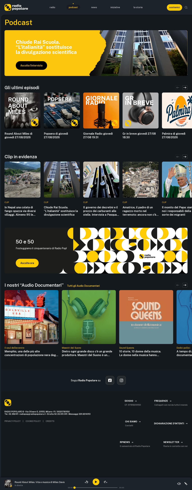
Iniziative (115, 7)
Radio (52, 7)
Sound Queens (126, 348)
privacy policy (12, 421)
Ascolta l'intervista (31, 65)
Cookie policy (33, 421)
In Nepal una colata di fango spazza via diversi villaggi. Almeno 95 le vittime (20, 211)
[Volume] (179, 483)
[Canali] (186, 483)
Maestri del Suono (71, 348)
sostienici (174, 7)
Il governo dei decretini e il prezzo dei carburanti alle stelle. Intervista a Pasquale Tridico (101, 211)
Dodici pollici (183, 348)
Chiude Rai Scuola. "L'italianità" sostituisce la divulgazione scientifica (61, 211)
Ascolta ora (27, 263)
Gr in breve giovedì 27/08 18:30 (139, 135)
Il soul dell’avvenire (14, 348)
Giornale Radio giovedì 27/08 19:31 (98, 135)
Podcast (73, 7)
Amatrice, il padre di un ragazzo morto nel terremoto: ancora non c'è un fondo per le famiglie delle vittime (139, 211)
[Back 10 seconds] (86, 482)
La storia (138, 7)
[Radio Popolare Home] (16, 7)
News (94, 7)
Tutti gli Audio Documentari (83, 285)
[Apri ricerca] (186, 7)
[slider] (74, 487)
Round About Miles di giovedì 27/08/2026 (18, 135)
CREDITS (50, 421)
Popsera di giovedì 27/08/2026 (56, 135)
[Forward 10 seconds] (105, 482)
